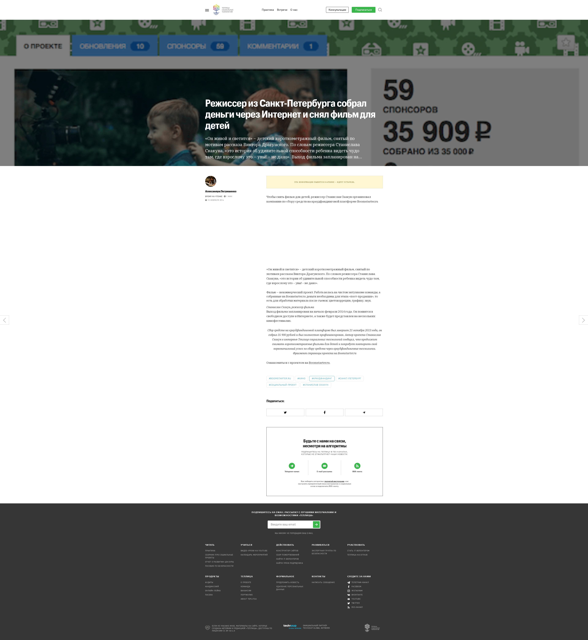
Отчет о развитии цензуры (219, 562)
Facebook (357, 587)
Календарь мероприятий (254, 555)
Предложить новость (287, 582)
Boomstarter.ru (319, 362)
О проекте (246, 582)
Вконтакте (357, 595)
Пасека (209, 595)
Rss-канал (357, 607)
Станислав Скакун (316, 385)
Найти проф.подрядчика (289, 563)
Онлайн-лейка (213, 591)
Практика (268, 9)
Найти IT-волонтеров (287, 559)
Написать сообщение (323, 582)
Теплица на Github (357, 555)
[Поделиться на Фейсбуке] (325, 412)
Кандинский (212, 587)
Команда (245, 587)
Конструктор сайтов (287, 551)
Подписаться (363, 9)
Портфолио (247, 595)
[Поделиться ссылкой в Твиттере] (285, 412)
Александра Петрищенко (220, 191)
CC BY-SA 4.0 (229, 631)
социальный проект (283, 385)
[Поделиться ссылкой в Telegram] (364, 412)
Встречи (282, 9)
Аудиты (209, 582)
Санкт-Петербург (350, 378)
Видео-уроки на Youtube (254, 551)
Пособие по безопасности (219, 566)
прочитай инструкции (334, 481)
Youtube (356, 599)
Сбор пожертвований (287, 555)
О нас (294, 9)
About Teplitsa (249, 599)
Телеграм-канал (360, 582)
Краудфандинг (322, 378)
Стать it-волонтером (358, 551)
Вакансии (246, 591)
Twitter (356, 603)
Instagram (357, 591)
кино (302, 378)
